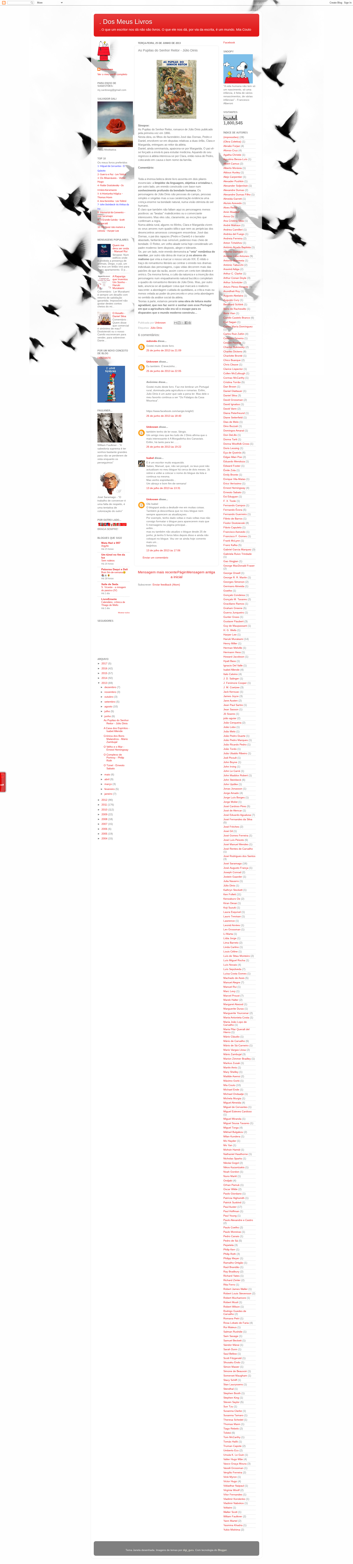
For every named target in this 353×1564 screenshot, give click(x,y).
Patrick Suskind (232, 1202)
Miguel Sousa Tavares (236, 1123)
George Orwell (231, 573)
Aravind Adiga (231, 269)
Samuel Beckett (232, 1340)
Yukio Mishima (231, 1529)
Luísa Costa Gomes (235, 973)
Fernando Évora (232, 509)
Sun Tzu (228, 1406)
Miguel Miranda (232, 1118)
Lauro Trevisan (232, 916)
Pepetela (228, 1245)
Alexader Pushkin (233, 181)
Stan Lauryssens (233, 1384)
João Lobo (229, 727)
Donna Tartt (230, 439)
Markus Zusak (231, 1063)
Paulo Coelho (231, 1227)
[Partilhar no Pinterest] (189, 323)
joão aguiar (229, 718)
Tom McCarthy (231, 1437)
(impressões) (231, 137)
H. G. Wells (229, 630)
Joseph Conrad (232, 872)
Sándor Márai (231, 1345)
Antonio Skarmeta (233, 260)
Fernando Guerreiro (235, 514)
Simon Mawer (231, 1366)
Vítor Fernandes (232, 1494)
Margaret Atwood (233, 1004)
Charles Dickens (232, 351)
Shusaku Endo (231, 1362)
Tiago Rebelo (231, 1428)
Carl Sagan (229, 322)
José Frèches (231, 826)
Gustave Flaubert (233, 621)
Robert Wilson (231, 1306)
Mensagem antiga (201, 572)
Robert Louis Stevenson (237, 1293)
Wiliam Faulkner (232, 1516)
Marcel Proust (231, 995)
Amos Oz (228, 216)
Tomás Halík (230, 1441)
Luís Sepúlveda (232, 969)
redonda (151, 341)
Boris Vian (229, 313)
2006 (104, 829)
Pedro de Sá (230, 1240)
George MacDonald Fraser (239, 565)
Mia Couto (229, 1085)
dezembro (110, 687)
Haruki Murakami (233, 639)
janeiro (108, 793)
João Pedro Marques (235, 740)
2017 (104, 663)
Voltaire (227, 1507)
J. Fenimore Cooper (235, 683)
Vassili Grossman (233, 1468)
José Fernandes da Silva (237, 819)
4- (98, 185)
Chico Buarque (232, 360)
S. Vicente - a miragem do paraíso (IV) (113, 589)
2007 (104, 824)
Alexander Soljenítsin (235, 185)
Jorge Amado (231, 793)
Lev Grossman (231, 929)
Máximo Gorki (231, 1080)
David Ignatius (231, 404)
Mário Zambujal (232, 1054)
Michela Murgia (232, 1098)
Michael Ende (231, 1089)
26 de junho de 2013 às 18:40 (163, 416)
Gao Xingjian (230, 561)
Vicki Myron (230, 1477)
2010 (104, 809)
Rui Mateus (230, 1327)
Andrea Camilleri (233, 229)
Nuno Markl (230, 1176)
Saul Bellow (230, 1353)
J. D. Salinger (231, 678)
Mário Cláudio (231, 1036)
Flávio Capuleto (232, 527)
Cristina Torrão (232, 382)
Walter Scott (230, 1512)
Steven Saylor (231, 1402)
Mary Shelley (230, 1072)
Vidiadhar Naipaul (233, 1485)
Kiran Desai (230, 903)
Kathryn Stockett (233, 890)
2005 (104, 833)
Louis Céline (230, 951)
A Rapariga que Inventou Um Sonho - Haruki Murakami (120, 282)
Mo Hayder (229, 1141)
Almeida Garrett (232, 198)
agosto (108, 706)
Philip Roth (229, 1254)
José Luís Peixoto (233, 840)
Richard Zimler (231, 1280)
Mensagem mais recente (157, 572)
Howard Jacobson (233, 656)
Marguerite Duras (233, 1008)
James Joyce (231, 696)
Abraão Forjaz (231, 146)
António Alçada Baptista (237, 247)
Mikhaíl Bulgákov (233, 1132)
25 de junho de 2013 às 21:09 (163, 350)
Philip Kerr (229, 1249)
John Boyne (230, 762)
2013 (104, 683)
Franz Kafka (230, 545)
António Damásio (233, 251)
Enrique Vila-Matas (234, 479)
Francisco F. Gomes (235, 536)
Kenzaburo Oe (231, 898)
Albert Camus (231, 163)
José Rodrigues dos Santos (239, 856)
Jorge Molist (230, 802)
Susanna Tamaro (233, 1415)
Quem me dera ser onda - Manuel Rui (121, 248)
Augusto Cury (231, 300)
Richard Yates (231, 1275)
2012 (104, 800)
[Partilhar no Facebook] (186, 323)
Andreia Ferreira (233, 238)
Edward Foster (231, 466)
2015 (104, 673)
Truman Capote (232, 1446)
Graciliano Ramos (233, 603)
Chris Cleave (230, 364)
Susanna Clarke (232, 1411)
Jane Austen (230, 700)
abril (107, 779)
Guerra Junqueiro (233, 612)
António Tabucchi (233, 265)
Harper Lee (230, 634)
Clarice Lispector (233, 369)
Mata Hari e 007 (110, 543)
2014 (104, 678)
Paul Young (230, 1215)
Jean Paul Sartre (233, 705)
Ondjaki (227, 1180)
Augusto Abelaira (233, 295)
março (108, 784)
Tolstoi (227, 1432)
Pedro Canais (231, 1236)
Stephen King (231, 1397)
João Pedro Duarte (234, 736)
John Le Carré (231, 771)
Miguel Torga (231, 1127)
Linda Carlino (231, 947)
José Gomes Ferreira (235, 835)
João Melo (229, 731)
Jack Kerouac (231, 691)
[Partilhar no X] (182, 323)
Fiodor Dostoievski (234, 523)
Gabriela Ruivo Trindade (237, 554)
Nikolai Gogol (231, 1163)
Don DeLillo (230, 435)
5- (98, 194)
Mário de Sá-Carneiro (236, 1045)
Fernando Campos (234, 505)
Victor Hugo (230, 1481)
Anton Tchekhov (232, 243)
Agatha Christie (232, 154)
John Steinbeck (232, 780)
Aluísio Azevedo (232, 203)
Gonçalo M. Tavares (235, 599)
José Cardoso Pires (234, 806)
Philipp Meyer (231, 1258)
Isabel (150, 458)
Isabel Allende (231, 669)
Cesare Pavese (232, 342)
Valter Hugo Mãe (233, 1459)
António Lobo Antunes (236, 256)
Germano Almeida (233, 586)
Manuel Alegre (231, 982)
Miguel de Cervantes (235, 1107)
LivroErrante (109, 599)
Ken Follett (229, 894)
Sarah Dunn (230, 1349)
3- (98, 178)
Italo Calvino (230, 674)
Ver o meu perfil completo (112, 74)
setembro (110, 701)
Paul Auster (230, 1207)
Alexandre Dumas (233, 190)
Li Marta (228, 934)
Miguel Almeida (232, 1102)
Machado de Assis (234, 978)
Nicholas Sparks (232, 1158)
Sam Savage (230, 1336)
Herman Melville (232, 648)
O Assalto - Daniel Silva (119, 314)
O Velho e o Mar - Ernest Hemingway (116, 748)
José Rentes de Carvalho (238, 848)
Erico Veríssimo (232, 483)
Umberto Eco (231, 1450)
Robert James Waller (235, 1289)
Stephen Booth (232, 1393)
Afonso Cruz (230, 150)
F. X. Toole (229, 501)
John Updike (230, 784)
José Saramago (232, 863)
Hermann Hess (232, 652)
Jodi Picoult (230, 757)
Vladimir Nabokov (233, 1503)
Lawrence (229, 921)
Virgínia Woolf (231, 1490)
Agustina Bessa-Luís (235, 159)
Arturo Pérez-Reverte (235, 286)
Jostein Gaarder (232, 876)
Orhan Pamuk (231, 1185)
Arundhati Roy (231, 291)
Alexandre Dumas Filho (237, 194)
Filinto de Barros (233, 518)
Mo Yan (227, 1145)
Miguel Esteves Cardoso (237, 1111)
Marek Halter (230, 1000)
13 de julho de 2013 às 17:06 (163, 550)
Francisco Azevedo (234, 532)
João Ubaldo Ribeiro (235, 753)
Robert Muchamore (234, 1298)
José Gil (228, 831)
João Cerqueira (232, 722)
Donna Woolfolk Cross (236, 443)
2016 (104, 668)
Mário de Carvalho (234, 1041)
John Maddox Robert (235, 775)
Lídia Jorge (229, 938)
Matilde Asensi (231, 1076)
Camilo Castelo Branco (236, 317)
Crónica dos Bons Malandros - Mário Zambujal (116, 739)
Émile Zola (229, 470)
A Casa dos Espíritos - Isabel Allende (116, 730)
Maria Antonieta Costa (236, 1017)
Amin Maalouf (231, 212)
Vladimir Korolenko (234, 1499)
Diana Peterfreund (234, 413)
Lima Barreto (230, 942)
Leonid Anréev (231, 925)
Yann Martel (230, 1521)
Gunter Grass (231, 617)
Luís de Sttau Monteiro (236, 956)
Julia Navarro (231, 881)
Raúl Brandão (231, 1267)
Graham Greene (233, 608)
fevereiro (109, 789)
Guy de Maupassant (235, 625)
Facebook (229, 42)
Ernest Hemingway (234, 488)
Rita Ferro (229, 1284)
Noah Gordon (231, 1171)
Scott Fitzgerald (232, 1358)
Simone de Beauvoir (235, 1371)
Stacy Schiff (230, 1380)
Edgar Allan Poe (232, 457)
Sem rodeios (108, 560)
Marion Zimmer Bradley (237, 1058)
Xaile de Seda (109, 584)
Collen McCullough (234, 373)
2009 (104, 814)
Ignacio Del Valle (233, 665)
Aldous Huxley (231, 172)
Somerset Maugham (235, 1375)
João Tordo (230, 749)
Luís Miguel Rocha (234, 960)
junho (108, 716)
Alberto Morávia (232, 168)
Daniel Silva (230, 395)
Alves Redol (230, 207)
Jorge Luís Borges (234, 797)
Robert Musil (230, 1302)
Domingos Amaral (233, 430)
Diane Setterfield (233, 417)
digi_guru (188, 1550)
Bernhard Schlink (233, 304)
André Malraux (231, 225)
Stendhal (228, 1389)
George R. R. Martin (235, 577)
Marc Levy (229, 991)
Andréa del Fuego (233, 234)
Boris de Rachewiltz (234, 309)
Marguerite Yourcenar (236, 1013)
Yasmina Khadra (233, 1525)
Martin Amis (230, 1067)
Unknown (152, 361)
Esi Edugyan (230, 496)
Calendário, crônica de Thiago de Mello (113, 604)
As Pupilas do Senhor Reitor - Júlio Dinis (116, 722)
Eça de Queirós (232, 452)
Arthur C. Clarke (232, 273)
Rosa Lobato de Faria (236, 1323)
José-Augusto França (235, 868)
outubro (109, 696)
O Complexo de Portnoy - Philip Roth (114, 757)
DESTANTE (104, 358)
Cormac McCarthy (234, 377)
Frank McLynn (231, 540)
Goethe (227, 590)
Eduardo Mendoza (234, 461)
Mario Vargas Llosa (234, 1050)
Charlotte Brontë (233, 355)
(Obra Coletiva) (232, 141)
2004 (104, 838)
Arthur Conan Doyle (234, 278)
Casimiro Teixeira (233, 338)
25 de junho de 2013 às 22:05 (163, 371)
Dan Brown (229, 386)
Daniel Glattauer (232, 391)
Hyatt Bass (229, 661)
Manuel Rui (230, 986)
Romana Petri (231, 1318)
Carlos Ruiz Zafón (233, 334)
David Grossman (233, 400)
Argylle (105, 545)
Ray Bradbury (231, 1271)
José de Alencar (232, 810)
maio (107, 774)
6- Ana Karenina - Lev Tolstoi (111, 201)
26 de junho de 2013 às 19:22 (163, 446)
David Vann (230, 408)
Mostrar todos (124, 613)
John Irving (229, 766)
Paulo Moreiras (232, 1232)
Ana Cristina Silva (233, 220)
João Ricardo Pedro (235, 744)
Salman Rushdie (233, 1331)
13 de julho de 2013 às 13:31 (163, 488)
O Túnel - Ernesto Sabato (114, 767)
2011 (104, 804)
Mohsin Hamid (231, 1149)
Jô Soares (229, 714)
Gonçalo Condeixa (234, 595)
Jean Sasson (230, 709)
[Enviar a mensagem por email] (175, 323)
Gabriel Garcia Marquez (237, 549)
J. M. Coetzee (231, 687)
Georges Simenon (234, 582)
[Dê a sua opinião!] (179, 323)
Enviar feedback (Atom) (166, 584)
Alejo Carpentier (232, 177)
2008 (104, 819)
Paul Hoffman (231, 1211)
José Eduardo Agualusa (237, 815)
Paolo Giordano (232, 1193)
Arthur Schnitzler (233, 282)
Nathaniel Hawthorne (235, 1154)
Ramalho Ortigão (233, 1262)
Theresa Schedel (233, 1419)
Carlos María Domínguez (238, 326)
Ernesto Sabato (232, 492)
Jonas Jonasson (232, 788)
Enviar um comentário (155, 557)
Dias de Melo (231, 422)
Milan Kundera (231, 1136)
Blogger (222, 1550)
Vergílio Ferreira (232, 1472)
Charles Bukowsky (234, 347)
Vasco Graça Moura (235, 1463)
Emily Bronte (230, 474)
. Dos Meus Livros (125, 21)
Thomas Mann (231, 1424)
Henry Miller (230, 643)
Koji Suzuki (229, 907)
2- (98, 174)
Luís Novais (230, 964)
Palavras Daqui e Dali (114, 569)
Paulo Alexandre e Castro (238, 1220)
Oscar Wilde (230, 1189)
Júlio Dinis (156, 327)
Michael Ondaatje (233, 1094)
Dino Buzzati (230, 426)
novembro (110, 692)
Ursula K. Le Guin (233, 1455)
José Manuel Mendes (235, 844)
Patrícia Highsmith (234, 1198)
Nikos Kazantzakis (234, 1167)
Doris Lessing (231, 448)
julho (107, 711)
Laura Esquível (232, 912)
